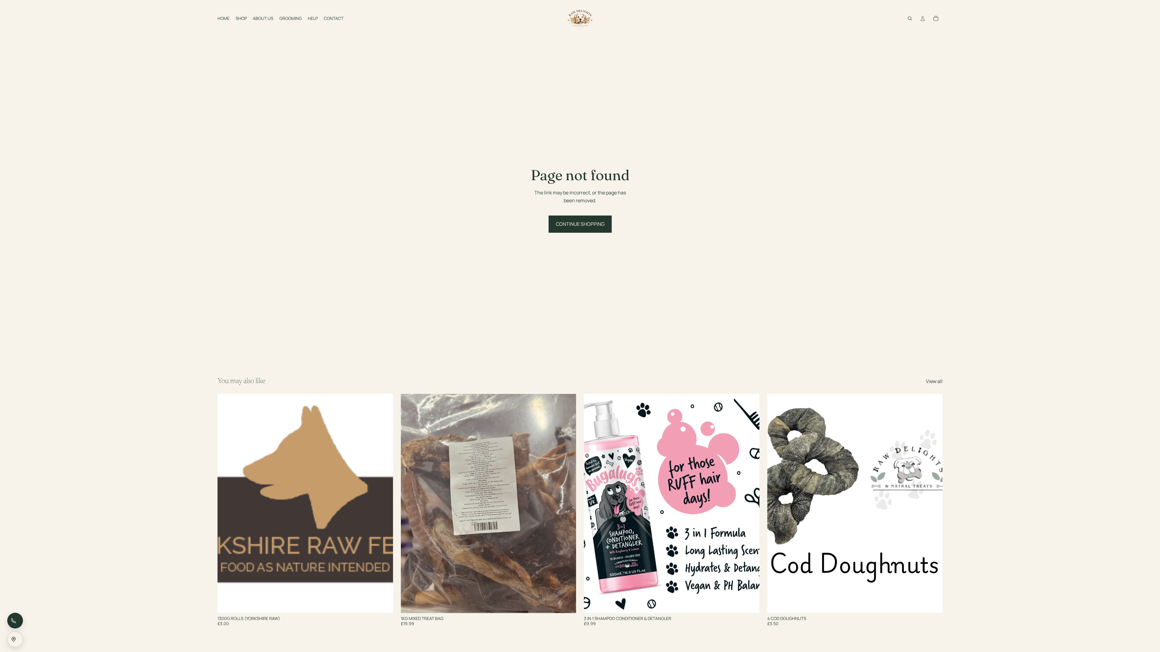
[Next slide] (384, 503)
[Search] (910, 18)
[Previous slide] (227, 503)
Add (755, 603)
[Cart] (935, 18)
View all (934, 381)
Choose (388, 603)
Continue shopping (580, 224)
